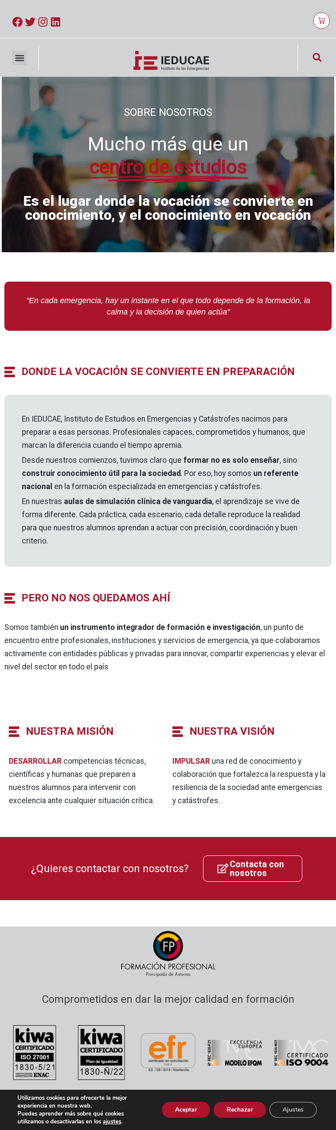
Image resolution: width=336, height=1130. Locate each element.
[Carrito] (321, 20)
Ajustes (293, 1109)
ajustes (112, 1122)
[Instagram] (43, 22)
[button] (19, 57)
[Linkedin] (55, 22)
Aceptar (186, 1109)
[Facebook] (17, 22)
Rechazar (240, 1109)
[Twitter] (30, 22)
